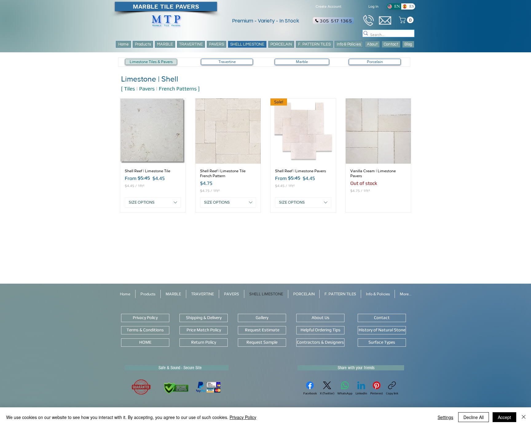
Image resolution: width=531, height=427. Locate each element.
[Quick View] (153, 131)
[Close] (523, 417)
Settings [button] (445, 417)
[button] (314, 44)
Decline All (473, 417)
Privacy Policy (243, 417)
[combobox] (153, 202)
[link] (407, 20)
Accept (504, 417)
